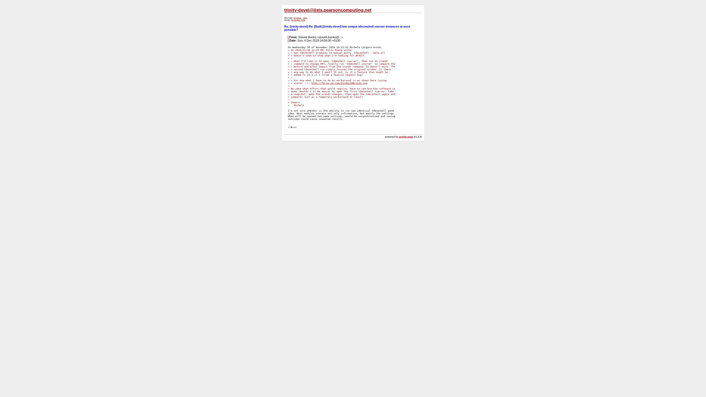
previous (297, 18)
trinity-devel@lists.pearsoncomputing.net (327, 10)
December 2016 (298, 20)
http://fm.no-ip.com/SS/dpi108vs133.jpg (339, 83)
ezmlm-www (406, 136)
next (305, 18)
